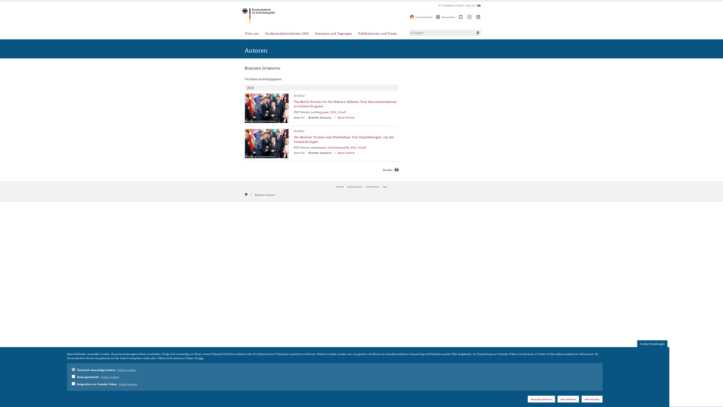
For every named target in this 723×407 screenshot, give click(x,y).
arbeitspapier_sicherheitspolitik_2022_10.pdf (338, 147)
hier (201, 358)
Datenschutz (355, 186)
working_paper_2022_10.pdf (328, 112)
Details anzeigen (126, 370)
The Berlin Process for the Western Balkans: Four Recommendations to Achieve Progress (345, 103)
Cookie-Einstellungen (652, 344)
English (470, 6)
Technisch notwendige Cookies (96, 370)
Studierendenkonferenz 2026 (287, 33)
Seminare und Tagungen (333, 33)
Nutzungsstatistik (88, 377)
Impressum (372, 186)
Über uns (252, 33)
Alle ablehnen (568, 399)
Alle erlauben (592, 399)
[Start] (246, 194)
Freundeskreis (424, 17)
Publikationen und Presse (377, 33)
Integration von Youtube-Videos (97, 384)
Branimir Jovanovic (320, 117)
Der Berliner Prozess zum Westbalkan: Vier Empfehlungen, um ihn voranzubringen (344, 139)
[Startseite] (258, 16)
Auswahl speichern (541, 399)
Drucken (388, 170)
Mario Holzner (346, 117)
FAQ (385, 186)
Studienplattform (452, 6)
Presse (340, 186)
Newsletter (448, 17)
